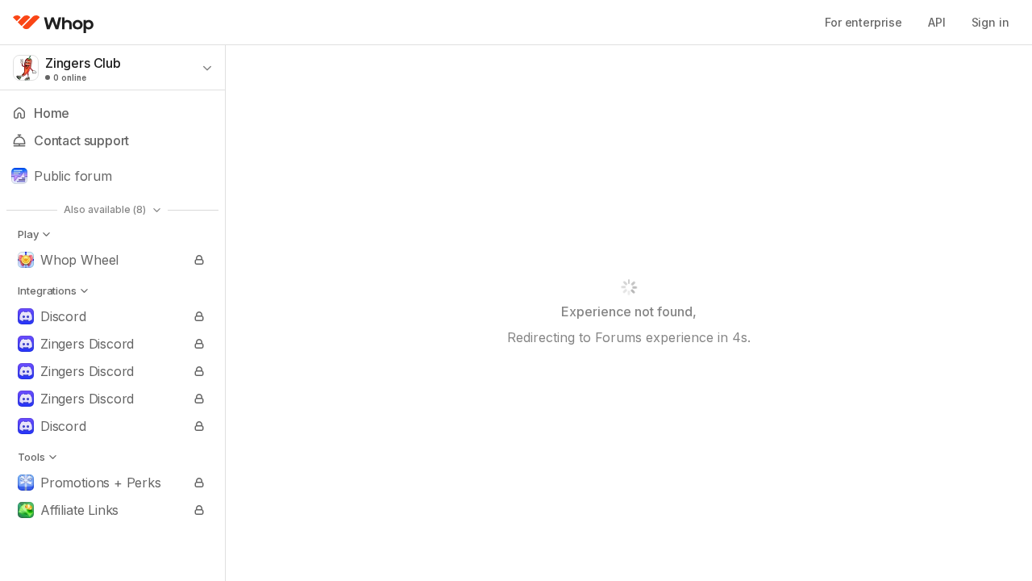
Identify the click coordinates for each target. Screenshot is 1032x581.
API (937, 22)
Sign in (990, 22)
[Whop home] (53, 22)
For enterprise (863, 22)
